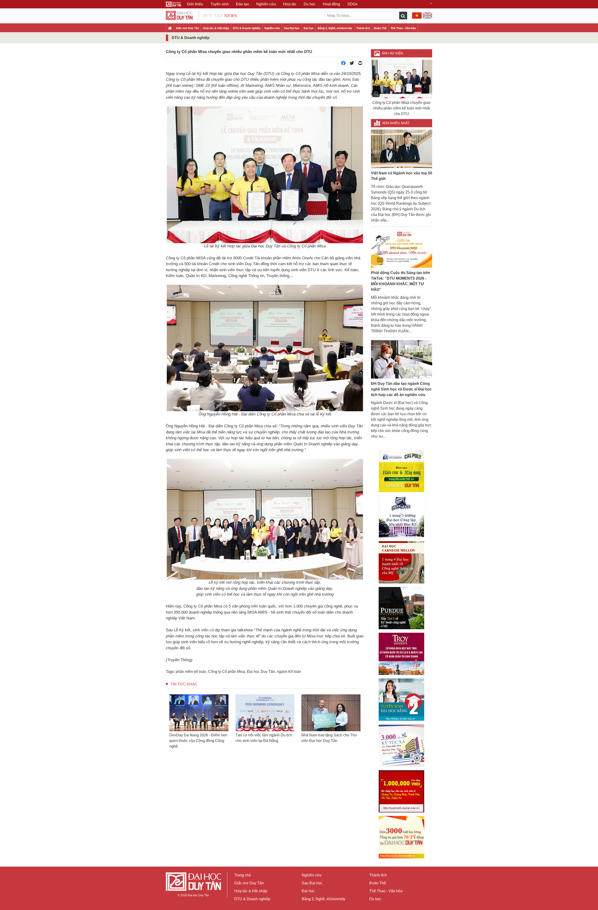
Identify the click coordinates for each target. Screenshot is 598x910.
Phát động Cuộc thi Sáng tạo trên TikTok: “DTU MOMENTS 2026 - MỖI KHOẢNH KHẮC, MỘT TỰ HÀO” (400, 281)
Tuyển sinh (219, 4)
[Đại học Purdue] (401, 608)
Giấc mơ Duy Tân (187, 28)
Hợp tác (289, 4)
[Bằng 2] (401, 699)
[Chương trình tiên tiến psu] (401, 516)
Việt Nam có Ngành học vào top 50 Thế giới (401, 176)
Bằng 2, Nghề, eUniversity (335, 28)
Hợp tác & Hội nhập (216, 28)
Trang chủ (242, 875)
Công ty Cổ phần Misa (226, 672)
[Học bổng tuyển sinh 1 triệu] (401, 791)
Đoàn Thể (380, 28)
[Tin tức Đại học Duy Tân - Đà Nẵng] (201, 15)
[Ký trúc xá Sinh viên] (401, 745)
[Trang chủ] (170, 28)
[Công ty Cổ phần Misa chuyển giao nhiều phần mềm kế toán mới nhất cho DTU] (401, 79)
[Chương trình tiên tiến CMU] (401, 562)
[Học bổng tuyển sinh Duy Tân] (401, 837)
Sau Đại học (292, 28)
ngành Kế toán (289, 672)
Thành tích (363, 28)
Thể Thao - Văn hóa (403, 28)
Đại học (309, 28)
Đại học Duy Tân (261, 672)
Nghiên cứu (272, 28)
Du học (375, 899)
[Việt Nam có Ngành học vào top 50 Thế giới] (401, 149)
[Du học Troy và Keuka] (401, 654)
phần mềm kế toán (191, 672)
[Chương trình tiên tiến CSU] (401, 471)
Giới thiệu (195, 4)
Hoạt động (331, 4)
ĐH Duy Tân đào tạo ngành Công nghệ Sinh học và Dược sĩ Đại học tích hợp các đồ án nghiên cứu (401, 389)
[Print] (360, 64)
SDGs (352, 4)
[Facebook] (343, 64)
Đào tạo (242, 4)
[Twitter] (352, 64)
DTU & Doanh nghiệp (246, 28)
